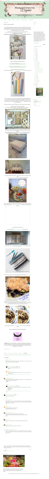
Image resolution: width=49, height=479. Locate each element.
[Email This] (23, 353)
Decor (13, 354)
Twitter (24, 64)
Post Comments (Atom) (11, 450)
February (37, 80)
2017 (35, 58)
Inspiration (26, 354)
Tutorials (26, 355)
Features (18, 19)
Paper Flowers (6, 355)
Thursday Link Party (22, 355)
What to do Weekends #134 (39, 72)
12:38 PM (9, 424)
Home (5, 19)
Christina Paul (8, 412)
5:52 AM (8, 419)
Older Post (29, 449)
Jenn (6, 419)
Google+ (14, 64)
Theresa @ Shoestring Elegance (12, 366)
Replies (8, 384)
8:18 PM (12, 378)
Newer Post (5, 449)
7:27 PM (14, 429)
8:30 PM (19, 366)
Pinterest (21, 64)
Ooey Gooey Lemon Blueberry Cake (16, 204)
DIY (14, 354)
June (36, 75)
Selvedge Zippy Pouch (17, 246)
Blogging (9, 354)
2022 (35, 51)
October (37, 64)
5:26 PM (11, 371)
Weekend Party (29, 355)
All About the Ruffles (20, 133)
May (36, 76)
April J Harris (8, 399)
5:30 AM (11, 412)
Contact (13, 19)
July (36, 73)
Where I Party (24, 19)
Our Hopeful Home (8, 378)
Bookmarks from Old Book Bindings (18, 70)
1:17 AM (11, 399)
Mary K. (7, 424)
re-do (8, 355)
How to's (22, 354)
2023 (35, 50)
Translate (39, 102)
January (37, 81)
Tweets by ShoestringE (37, 105)
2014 (35, 83)
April (36, 77)
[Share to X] (25, 353)
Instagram (17, 64)
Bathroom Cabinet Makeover (18, 229)
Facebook (11, 64)
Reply (6, 363)
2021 (35, 53)
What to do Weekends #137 (39, 68)
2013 (35, 84)
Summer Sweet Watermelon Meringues (12, 177)
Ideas (24, 354)
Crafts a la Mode (22, 63)
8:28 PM (17, 394)
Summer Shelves (19, 34)
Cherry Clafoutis (28, 301)
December (37, 62)
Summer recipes (17, 355)
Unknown (9, 371)
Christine (7, 359)
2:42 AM (9, 406)
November (37, 63)
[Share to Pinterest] (26, 353)
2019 (35, 55)
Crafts (11, 354)
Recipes (10, 355)
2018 (35, 57)
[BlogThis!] (24, 353)
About (9, 19)
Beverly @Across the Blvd (9, 429)
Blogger (39, 473)
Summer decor (13, 355)
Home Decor (19, 354)
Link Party (29, 354)
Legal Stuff (31, 19)
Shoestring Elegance (23, 66)
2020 (35, 54)
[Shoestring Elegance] (39, 95)
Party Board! (28, 32)
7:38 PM (9, 359)
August (37, 67)
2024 (35, 49)
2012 (35, 85)
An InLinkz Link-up (6, 349)
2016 (35, 59)
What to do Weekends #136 (39, 69)
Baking (7, 354)
